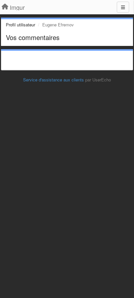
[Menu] (123, 7)
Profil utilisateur (20, 24)
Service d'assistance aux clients (53, 80)
